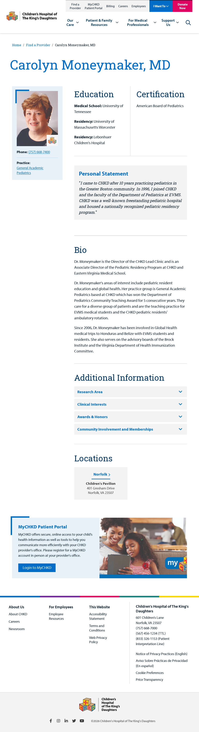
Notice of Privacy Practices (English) (161, 654)
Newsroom (17, 629)
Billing (110, 6)
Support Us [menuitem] (168, 22)
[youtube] (82, 721)
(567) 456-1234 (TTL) (151, 633)
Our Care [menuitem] (70, 22)
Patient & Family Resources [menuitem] (99, 22)
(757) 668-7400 (39, 152)
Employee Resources (56, 616)
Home (16, 45)
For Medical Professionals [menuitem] (138, 22)
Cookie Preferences (150, 672)
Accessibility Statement (98, 616)
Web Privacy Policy (98, 639)
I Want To (159, 6)
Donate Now (183, 6)
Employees (139, 6)
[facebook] (51, 721)
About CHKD (18, 614)
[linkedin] (66, 721)
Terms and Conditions (97, 627)
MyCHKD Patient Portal (93, 6)
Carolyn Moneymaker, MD (75, 45)
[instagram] (58, 721)
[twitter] (74, 721)
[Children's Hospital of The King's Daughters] (32, 16)
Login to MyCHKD (37, 567)
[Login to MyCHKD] (143, 548)
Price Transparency (149, 679)
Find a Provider (75, 6)
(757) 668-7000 (146, 628)
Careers (123, 6)
